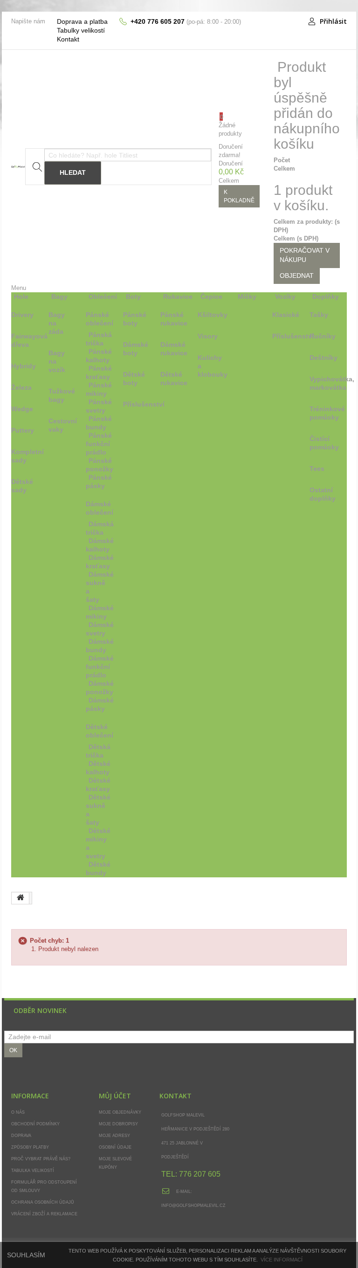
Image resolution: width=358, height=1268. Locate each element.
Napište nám (28, 21)
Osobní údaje (115, 1147)
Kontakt (68, 39)
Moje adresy (114, 1135)
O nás (18, 1112)
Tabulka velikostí (32, 1170)
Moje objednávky (120, 1112)
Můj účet (115, 1095)
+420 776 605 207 (158, 21)
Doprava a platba (82, 21)
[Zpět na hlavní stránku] (20, 898)
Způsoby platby (30, 1147)
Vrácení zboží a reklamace (44, 1214)
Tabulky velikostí (81, 30)
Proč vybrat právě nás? (40, 1159)
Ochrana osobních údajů (42, 1202)
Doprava (21, 1135)
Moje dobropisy (118, 1124)
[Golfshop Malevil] (18, 166)
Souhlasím (26, 1255)
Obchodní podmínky (35, 1124)
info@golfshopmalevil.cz (193, 1205)
